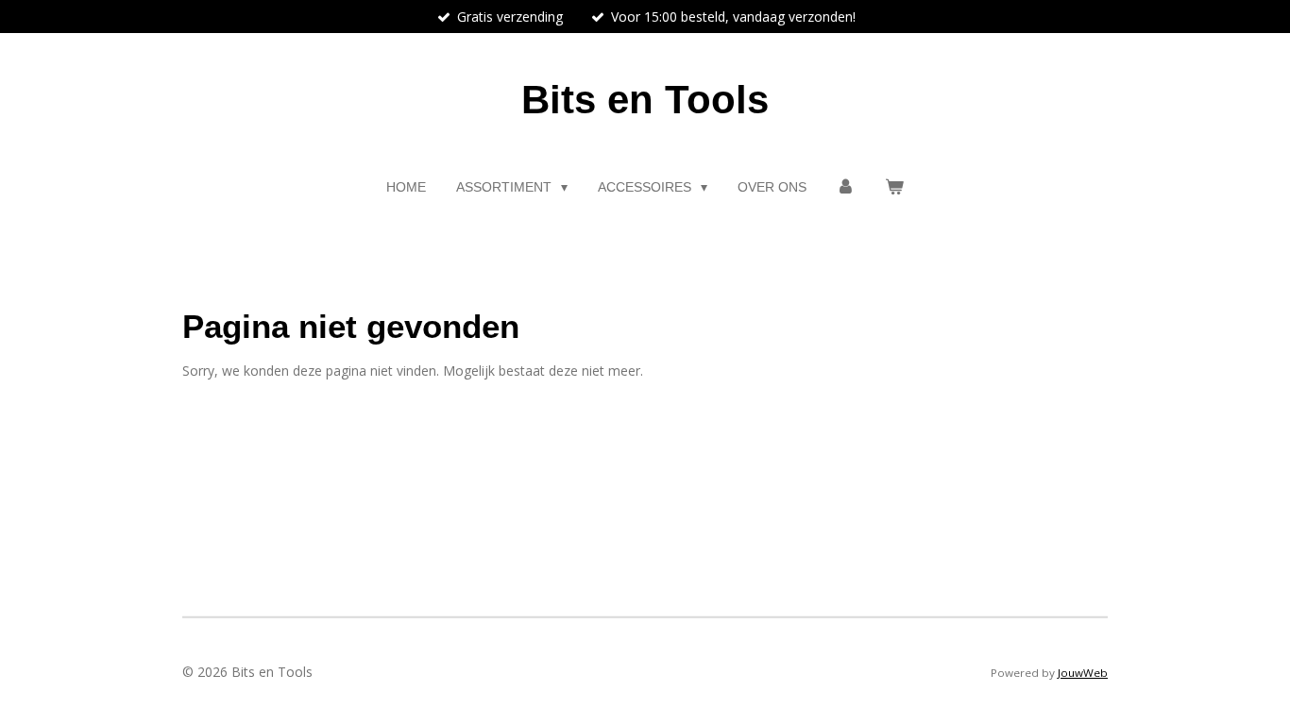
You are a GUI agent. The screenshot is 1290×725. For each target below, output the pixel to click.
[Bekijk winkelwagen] (894, 187)
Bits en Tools (645, 99)
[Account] (846, 187)
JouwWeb (1083, 673)
